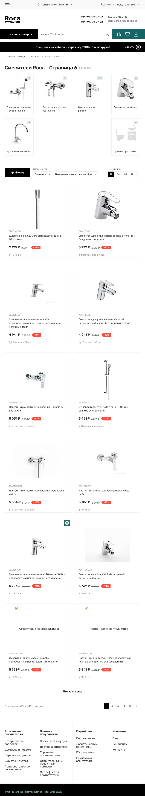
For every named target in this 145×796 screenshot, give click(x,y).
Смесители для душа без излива (54, 109)
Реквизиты (119, 744)
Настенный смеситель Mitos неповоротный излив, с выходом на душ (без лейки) (105, 659)
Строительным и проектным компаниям (51, 763)
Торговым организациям (50, 754)
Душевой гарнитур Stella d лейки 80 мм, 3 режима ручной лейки (103, 408)
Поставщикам (85, 738)
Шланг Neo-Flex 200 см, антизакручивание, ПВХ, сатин (35, 237)
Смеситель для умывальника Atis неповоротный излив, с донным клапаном (34, 659)
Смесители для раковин (86, 109)
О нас (116, 738)
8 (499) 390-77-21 (92, 16)
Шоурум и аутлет (16, 761)
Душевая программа (125, 151)
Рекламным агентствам (84, 759)
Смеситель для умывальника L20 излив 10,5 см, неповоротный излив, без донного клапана (37, 576)
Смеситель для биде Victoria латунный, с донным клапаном (103, 576)
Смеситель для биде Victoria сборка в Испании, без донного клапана (107, 237)
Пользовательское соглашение (17, 768)
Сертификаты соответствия (49, 773)
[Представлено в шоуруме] (67, 523)
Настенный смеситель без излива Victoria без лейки (36, 492)
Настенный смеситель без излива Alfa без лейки (104, 492)
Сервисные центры (18, 755)
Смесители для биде (125, 107)
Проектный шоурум (53, 741)
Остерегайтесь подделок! (15, 742)
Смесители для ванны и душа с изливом (19, 109)
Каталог (21, 34)
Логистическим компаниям (87, 745)
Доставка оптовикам (54, 746)
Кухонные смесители (18, 151)
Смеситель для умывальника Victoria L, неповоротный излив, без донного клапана (104, 321)
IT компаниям (85, 752)
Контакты (119, 749)
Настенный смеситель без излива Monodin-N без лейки (36, 408)
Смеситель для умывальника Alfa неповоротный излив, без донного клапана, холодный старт (35, 323)
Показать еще (72, 691)
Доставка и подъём (18, 749)
